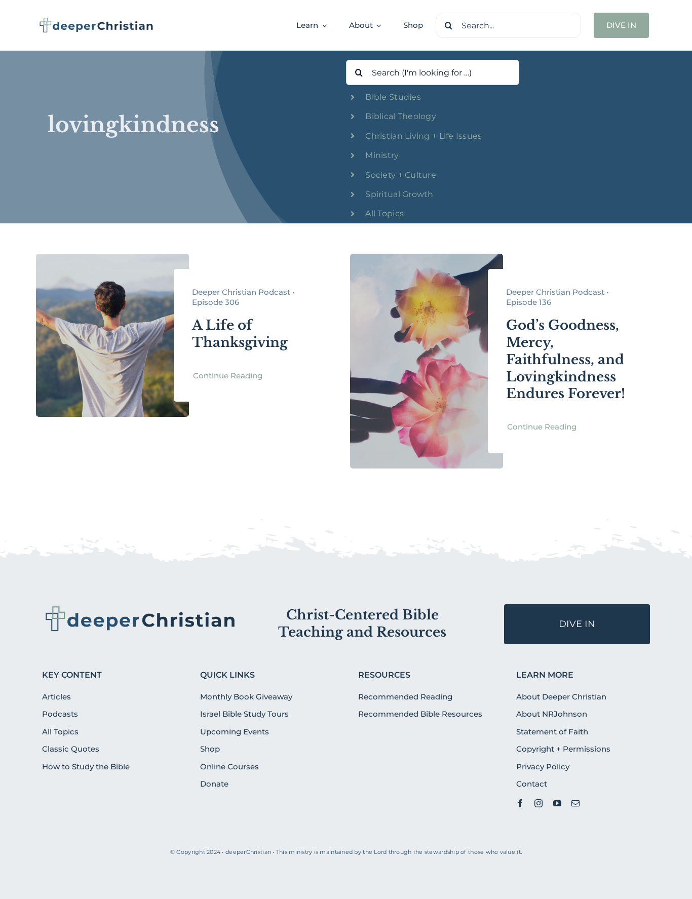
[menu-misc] (140, 608)
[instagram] (538, 803)
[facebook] (520, 803)
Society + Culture (400, 175)
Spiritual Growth (399, 194)
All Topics (384, 213)
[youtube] (557, 803)
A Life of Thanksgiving (240, 333)
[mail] (575, 803)
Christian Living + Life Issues (423, 136)
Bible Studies (393, 97)
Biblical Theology (400, 116)
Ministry (382, 155)
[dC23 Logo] (96, 20)
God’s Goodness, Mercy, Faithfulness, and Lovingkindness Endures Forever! (565, 359)
